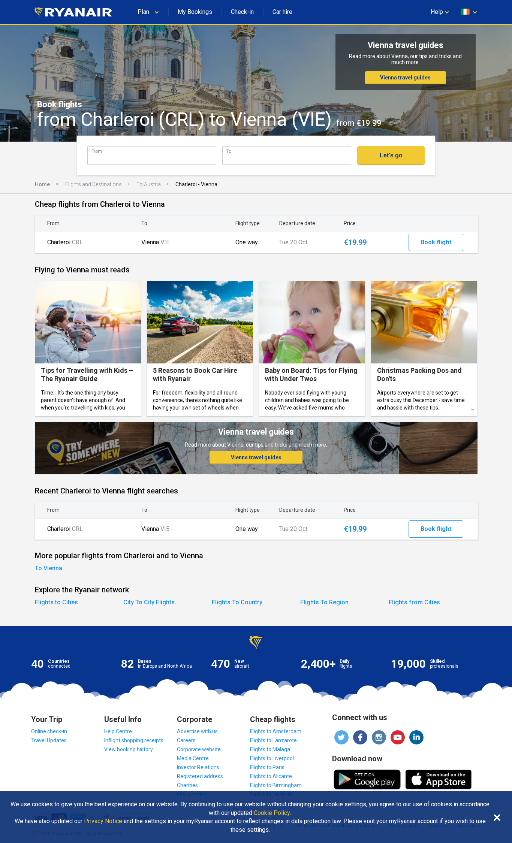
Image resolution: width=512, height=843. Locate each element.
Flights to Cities (56, 602)
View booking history (128, 749)
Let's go (391, 155)
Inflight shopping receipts (133, 740)
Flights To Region (324, 602)
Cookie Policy (272, 813)
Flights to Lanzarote (273, 740)
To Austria (148, 184)
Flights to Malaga (270, 749)
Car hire (282, 11)
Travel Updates (49, 740)
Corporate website (199, 749)
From (96, 151)
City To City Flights (149, 602)
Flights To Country (237, 602)
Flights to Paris (267, 767)
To (228, 151)
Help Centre (118, 731)
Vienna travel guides (405, 78)
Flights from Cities (414, 602)
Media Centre (193, 758)
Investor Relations (198, 767)
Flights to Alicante (271, 776)
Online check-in (49, 731)
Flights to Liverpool (272, 758)
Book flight (436, 242)
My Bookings (195, 11)
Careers (186, 740)
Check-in (242, 11)
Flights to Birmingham (276, 785)
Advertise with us (197, 731)
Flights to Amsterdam (275, 731)
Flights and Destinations (93, 184)
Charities (187, 785)
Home (42, 184)
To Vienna (48, 568)
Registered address (200, 776)
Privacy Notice (103, 821)
